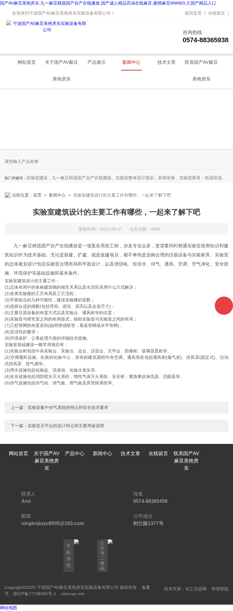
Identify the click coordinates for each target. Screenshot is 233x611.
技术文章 (166, 62)
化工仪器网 (196, 588)
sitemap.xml (72, 593)
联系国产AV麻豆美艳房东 (201, 65)
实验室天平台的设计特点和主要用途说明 (66, 425)
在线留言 (216, 13)
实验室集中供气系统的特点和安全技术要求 (68, 407)
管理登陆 (219, 588)
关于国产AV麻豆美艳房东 (61, 65)
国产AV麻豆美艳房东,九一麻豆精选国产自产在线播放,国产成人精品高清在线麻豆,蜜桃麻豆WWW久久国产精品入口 (108, 3)
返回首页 (193, 13)
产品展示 (96, 62)
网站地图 (8, 607)
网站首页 (27, 62)
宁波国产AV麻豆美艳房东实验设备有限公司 (70, 13)
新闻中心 (131, 62)
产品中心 (74, 453)
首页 (37, 195)
